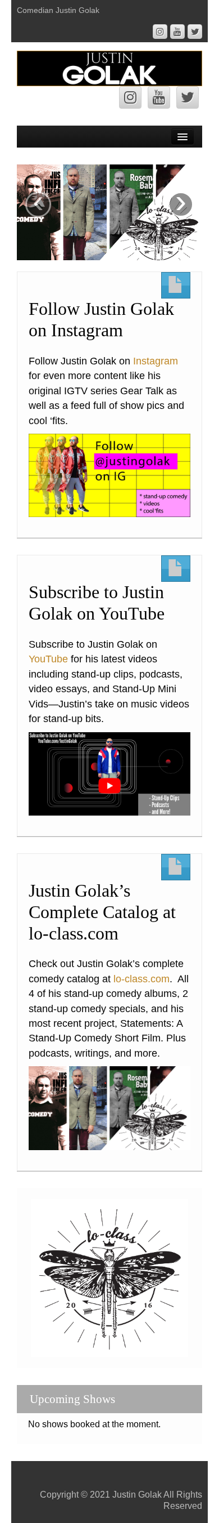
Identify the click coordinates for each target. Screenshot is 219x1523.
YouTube (48, 659)
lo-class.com (141, 979)
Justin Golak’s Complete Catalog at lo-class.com (102, 912)
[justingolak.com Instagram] (160, 31)
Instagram (155, 361)
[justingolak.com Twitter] (195, 31)
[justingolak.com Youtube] (177, 31)
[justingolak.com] (109, 68)
